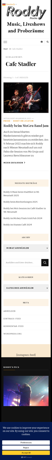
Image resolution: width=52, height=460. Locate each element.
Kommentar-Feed (13, 326)
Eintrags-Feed (12, 319)
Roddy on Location (23, 121)
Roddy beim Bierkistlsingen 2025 (20, 202)
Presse (6, 121)
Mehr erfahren (13, 163)
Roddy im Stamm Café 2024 (17, 224)
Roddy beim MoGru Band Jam (26, 125)
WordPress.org (12, 334)
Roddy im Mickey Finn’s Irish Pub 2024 (22, 218)
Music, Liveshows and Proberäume (26, 27)
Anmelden (9, 311)
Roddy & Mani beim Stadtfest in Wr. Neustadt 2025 (21, 194)
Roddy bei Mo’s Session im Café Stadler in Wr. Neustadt (24, 210)
